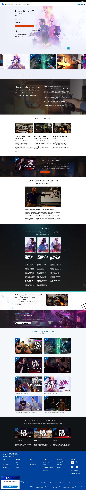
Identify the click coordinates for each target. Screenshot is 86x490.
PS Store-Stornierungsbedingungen (63, 462)
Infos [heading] (4, 459)
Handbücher (45, 470)
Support (27, 4)
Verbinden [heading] (73, 459)
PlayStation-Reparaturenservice (48, 465)
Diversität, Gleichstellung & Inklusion (36, 465)
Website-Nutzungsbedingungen (49, 487)
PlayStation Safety (46, 462)
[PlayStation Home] (2, 4)
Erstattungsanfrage (46, 469)
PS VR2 (17, 464)
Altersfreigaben (59, 464)
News (24, 4)
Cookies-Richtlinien (59, 487)
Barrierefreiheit (32, 462)
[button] (43, 61)
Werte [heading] (31, 459)
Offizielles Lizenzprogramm (62, 469)
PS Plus (16, 4)
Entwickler (59, 467)
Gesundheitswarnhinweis (61, 465)
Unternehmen (5, 467)
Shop (6, 4)
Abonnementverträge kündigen (79, 487)
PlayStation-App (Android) (75, 471)
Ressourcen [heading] (59, 459)
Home (4, 456)
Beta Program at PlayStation (75, 473)
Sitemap (55, 487)
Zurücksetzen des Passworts (48, 467)
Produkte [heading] (18, 459)
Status (44, 464)
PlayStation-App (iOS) (74, 470)
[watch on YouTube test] (52, 67)
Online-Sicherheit (33, 464)
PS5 (9, 4)
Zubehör (20, 4)
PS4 (17, 462)
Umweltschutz (32, 461)
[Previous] (2, 61)
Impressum (5, 461)
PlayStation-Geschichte (7, 469)
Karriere (4, 462)
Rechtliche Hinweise (32, 487)
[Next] (84, 61)
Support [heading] (45, 459)
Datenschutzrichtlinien (40, 487)
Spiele (12, 4)
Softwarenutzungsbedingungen (68, 487)
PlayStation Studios (6, 464)
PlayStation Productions (7, 465)
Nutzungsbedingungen (61, 461)
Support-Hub (45, 461)
